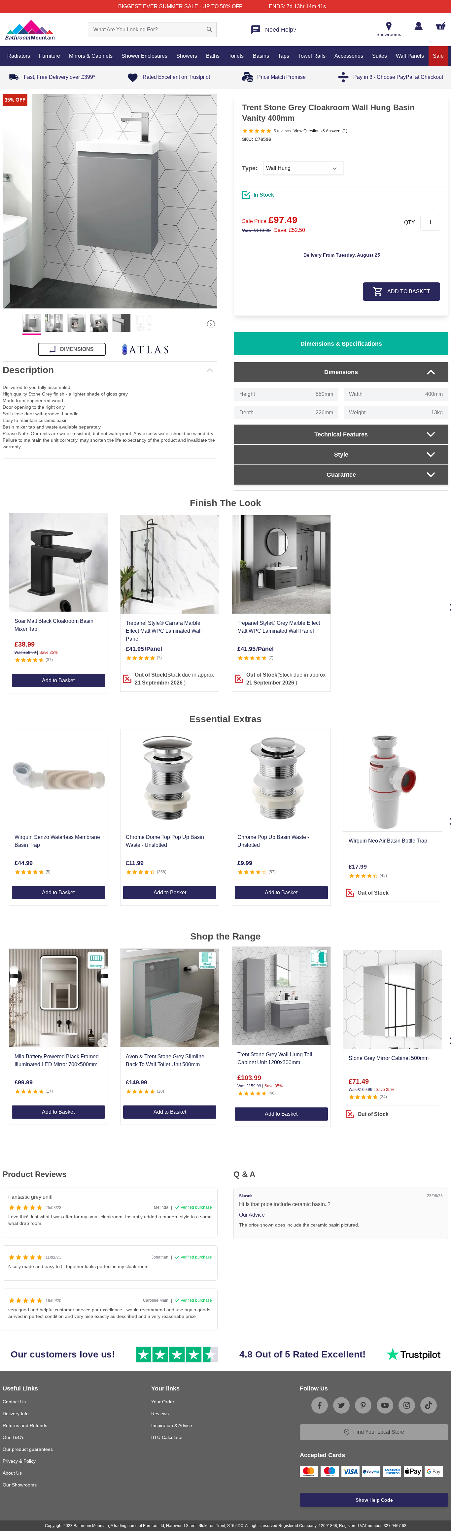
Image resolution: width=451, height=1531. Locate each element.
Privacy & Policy (19, 1461)
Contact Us (14, 1401)
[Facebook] (320, 1405)
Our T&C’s (13, 1437)
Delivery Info (16, 1413)
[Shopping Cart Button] (441, 26)
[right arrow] (211, 324)
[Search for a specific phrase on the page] (210, 30)
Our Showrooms (20, 1484)
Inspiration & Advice (171, 1425)
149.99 (256, 230)
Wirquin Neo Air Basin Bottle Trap (388, 841)
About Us (12, 1473)
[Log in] (418, 26)
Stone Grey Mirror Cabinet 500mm (389, 1058)
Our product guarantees (28, 1449)
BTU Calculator (167, 1437)
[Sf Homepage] (29, 30)
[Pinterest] (363, 1405)
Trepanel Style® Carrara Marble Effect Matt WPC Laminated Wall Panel (164, 631)
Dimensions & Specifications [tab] (341, 343)
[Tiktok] (429, 1405)
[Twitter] (341, 1405)
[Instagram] (407, 1405)
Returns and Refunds (25, 1425)
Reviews (160, 1413)
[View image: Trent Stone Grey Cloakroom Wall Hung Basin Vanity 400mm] (110, 201)
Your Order (162, 1401)
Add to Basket (58, 680)
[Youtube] (385, 1405)
